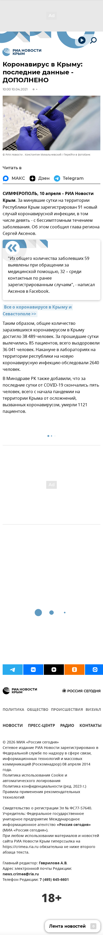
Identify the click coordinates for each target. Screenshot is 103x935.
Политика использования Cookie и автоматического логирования (35, 778)
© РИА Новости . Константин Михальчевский (32, 155)
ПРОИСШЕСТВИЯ (67, 710)
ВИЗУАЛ (93, 710)
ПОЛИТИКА (13, 710)
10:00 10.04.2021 (15, 89)
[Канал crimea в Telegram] (13, 669)
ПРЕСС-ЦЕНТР (41, 726)
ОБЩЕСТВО (37, 710)
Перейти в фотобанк (77, 155)
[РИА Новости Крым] (21, 52)
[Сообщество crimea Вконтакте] (33, 669)
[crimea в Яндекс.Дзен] (54, 669)
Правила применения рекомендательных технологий (41, 795)
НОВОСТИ (13, 726)
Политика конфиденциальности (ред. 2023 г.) (44, 787)
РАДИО (67, 726)
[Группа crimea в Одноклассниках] (74, 669)
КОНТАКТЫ (90, 726)
